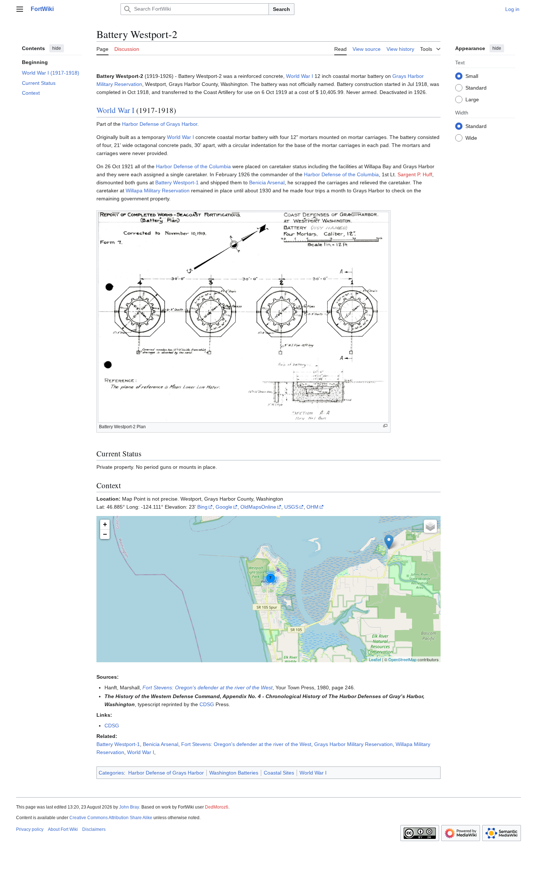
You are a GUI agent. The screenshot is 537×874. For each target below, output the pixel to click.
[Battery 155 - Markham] (388, 542)
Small (471, 76)
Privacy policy (29, 829)
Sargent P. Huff (414, 174)
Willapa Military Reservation (158, 190)
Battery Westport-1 (177, 182)
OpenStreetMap (402, 659)
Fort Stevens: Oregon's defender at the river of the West (207, 687)
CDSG (206, 704)
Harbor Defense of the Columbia (193, 166)
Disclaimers (94, 829)
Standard (476, 87)
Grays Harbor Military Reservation (353, 744)
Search (281, 9)
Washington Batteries (233, 773)
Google (224, 507)
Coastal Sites (279, 773)
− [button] (105, 534)
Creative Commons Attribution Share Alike (110, 817)
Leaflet (375, 659)
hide (56, 48)
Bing (202, 507)
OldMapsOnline (258, 507)
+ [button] (105, 524)
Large (472, 99)
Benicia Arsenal (267, 182)
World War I (299, 76)
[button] (20, 9)
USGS (291, 507)
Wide (471, 137)
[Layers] (430, 526)
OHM (312, 507)
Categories (111, 773)
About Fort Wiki (63, 829)
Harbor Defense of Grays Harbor (159, 124)
